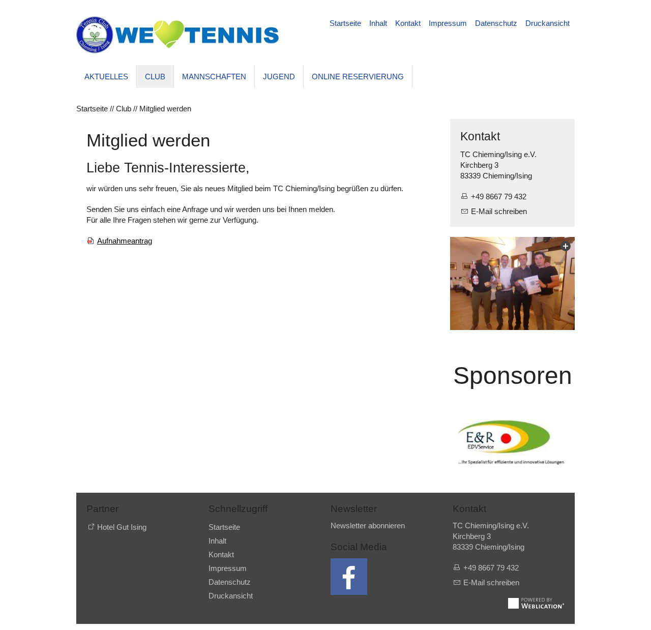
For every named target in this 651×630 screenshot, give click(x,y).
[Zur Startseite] (178, 35)
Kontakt (408, 23)
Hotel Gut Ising (121, 527)
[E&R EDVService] (512, 441)
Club (155, 76)
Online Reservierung (358, 76)
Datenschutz (496, 23)
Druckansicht (547, 23)
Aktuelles (106, 76)
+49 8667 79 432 (498, 196)
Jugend (279, 76)
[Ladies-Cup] (512, 284)
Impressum (448, 23)
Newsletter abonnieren (368, 525)
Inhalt (378, 23)
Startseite (345, 23)
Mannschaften (214, 76)
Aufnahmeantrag (124, 240)
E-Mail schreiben (499, 211)
